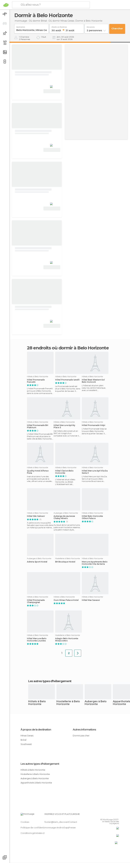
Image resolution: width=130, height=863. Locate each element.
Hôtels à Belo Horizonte (37, 703)
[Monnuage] (6, 5)
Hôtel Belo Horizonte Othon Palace (92, 517)
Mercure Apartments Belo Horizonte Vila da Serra (94, 563)
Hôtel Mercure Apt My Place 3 (64, 426)
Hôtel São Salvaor (36, 516)
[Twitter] (108, 815)
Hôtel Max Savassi (91, 600)
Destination (20, 26)
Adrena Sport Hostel (37, 562)
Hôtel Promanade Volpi (93, 425)
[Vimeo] (112, 815)
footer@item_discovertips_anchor (62, 822)
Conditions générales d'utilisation (38, 833)
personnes (91, 26)
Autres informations (84, 729)
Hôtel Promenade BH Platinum (37, 426)
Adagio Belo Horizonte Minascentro (66, 639)
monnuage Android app (57, 827)
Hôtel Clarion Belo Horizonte (64, 472)
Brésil (23, 740)
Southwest (26, 744)
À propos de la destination (36, 729)
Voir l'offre (52, 91)
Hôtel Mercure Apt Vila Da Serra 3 (95, 472)
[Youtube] (116, 815)
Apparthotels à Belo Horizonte (36, 782)
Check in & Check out (59, 26)
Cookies (25, 822)
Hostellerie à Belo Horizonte (68, 703)
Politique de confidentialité (35, 827)
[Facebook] (104, 815)
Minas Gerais (27, 735)
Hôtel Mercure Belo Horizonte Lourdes (36, 639)
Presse (72, 827)
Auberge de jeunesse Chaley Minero (64, 517)
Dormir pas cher (81, 735)
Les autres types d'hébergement (40, 763)
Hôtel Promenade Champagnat (36, 601)
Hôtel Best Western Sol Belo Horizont (93, 381)
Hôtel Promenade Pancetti (36, 381)
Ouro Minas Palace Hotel (66, 600)
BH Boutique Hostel (65, 562)
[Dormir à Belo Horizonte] (77, 653)
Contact (73, 822)
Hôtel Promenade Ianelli (67, 380)
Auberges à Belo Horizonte (96, 703)
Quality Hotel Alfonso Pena (38, 472)
